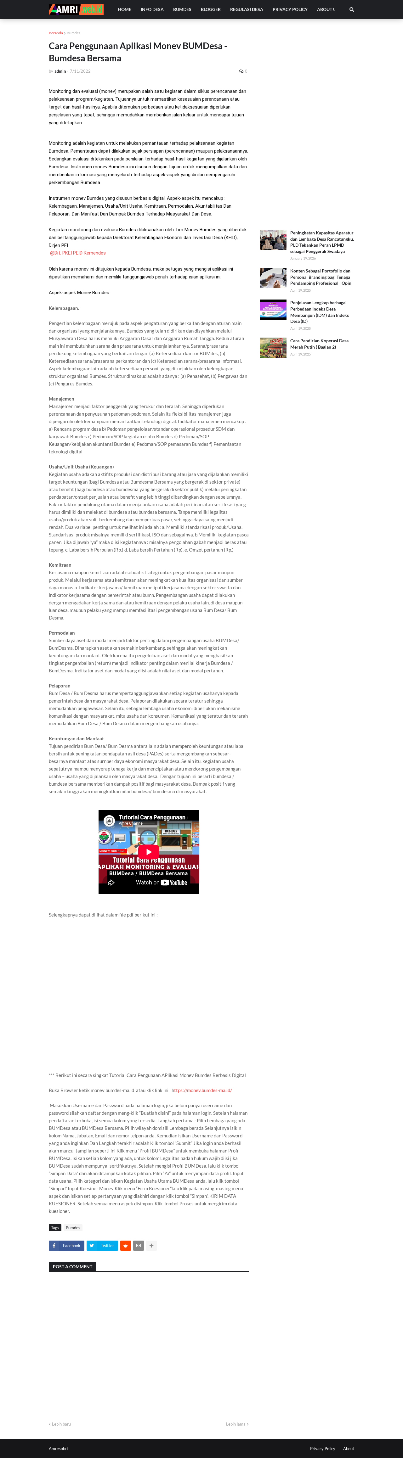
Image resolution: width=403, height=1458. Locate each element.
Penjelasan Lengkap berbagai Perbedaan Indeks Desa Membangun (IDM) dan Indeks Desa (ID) (319, 312)
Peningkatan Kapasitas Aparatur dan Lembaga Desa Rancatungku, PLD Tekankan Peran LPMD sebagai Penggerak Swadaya (322, 242)
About (348, 1448)
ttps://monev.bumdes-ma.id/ (203, 1090)
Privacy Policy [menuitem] (290, 9)
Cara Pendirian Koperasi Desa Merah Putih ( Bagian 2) (319, 344)
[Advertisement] (307, 124)
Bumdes (73, 33)
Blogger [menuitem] (211, 9)
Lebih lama (236, 1424)
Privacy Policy (322, 1448)
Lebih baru (61, 1424)
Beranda (56, 33)
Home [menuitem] (124, 9)
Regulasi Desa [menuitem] (246, 9)
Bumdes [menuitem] (182, 9)
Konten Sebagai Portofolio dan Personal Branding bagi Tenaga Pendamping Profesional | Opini (321, 277)
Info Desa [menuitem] (152, 9)
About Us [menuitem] (328, 9)
